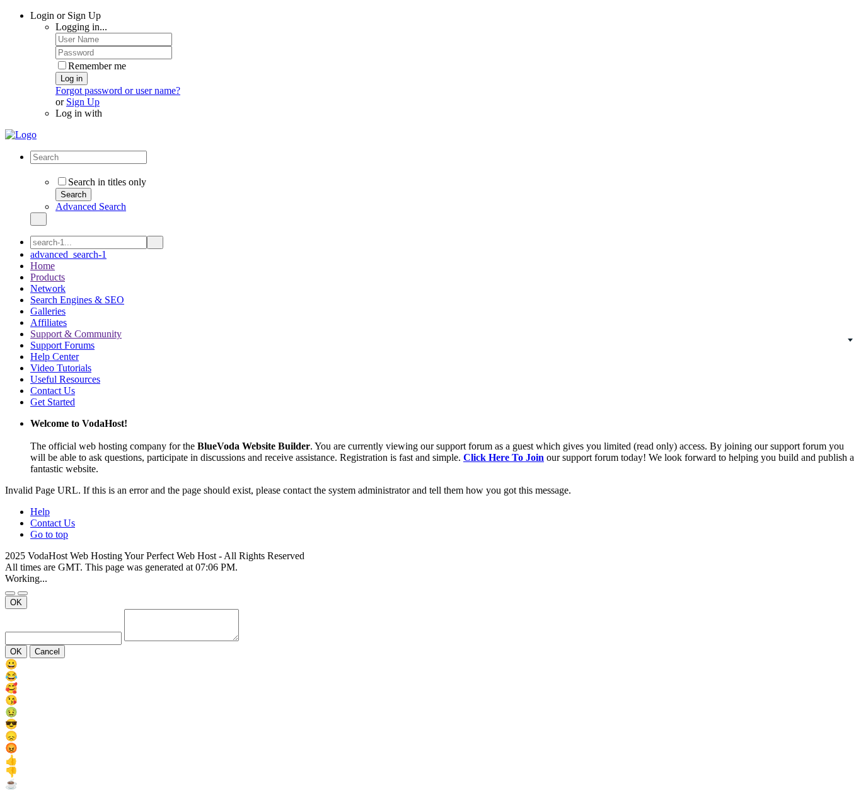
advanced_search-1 (68, 254)
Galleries (48, 311)
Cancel (47, 651)
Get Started (52, 402)
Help (40, 511)
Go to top (49, 534)
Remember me (97, 66)
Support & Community (76, 333)
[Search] (38, 219)
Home (42, 265)
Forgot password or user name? (117, 90)
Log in (72, 78)
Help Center (54, 356)
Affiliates (48, 322)
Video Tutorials (60, 368)
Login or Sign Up (66, 15)
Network (48, 288)
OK (16, 602)
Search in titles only (107, 182)
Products (47, 277)
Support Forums (62, 345)
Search (73, 194)
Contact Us (52, 390)
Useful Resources (65, 379)
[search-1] (155, 242)
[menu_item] (430, 664)
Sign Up (83, 101)
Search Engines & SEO (77, 299)
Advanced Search (90, 206)
